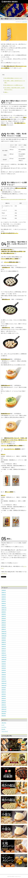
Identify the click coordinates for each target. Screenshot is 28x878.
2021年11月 (4, 709)
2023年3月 (4, 674)
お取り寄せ (4, 722)
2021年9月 (4, 713)
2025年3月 (4, 624)
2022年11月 (4, 683)
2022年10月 (4, 685)
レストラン (4, 727)
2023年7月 (4, 666)
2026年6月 (4, 594)
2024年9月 (4, 637)
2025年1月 (4, 629)
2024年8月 (4, 640)
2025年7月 (4, 616)
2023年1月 (4, 678)
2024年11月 (4, 633)
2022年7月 (4, 691)
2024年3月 (4, 648)
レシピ (13, 117)
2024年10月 (4, 635)
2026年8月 (4, 590)
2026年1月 (4, 605)
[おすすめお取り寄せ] (14, 750)
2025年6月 (4, 618)
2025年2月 (4, 627)
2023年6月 (4, 668)
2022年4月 (4, 698)
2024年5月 (4, 644)
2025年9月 (4, 611)
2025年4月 (4, 622)
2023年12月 (4, 655)
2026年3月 (4, 601)
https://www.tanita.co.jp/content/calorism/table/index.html (13, 199)
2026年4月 (4, 599)
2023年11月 (4, 657)
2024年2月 (4, 650)
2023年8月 (4, 663)
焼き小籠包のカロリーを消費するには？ (13, 85)
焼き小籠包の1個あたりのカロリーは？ (13, 78)
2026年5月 (4, 596)
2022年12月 (4, 681)
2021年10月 (4, 711)
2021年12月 (4, 707)
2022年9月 (4, 687)
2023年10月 (4, 659)
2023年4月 (4, 672)
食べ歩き (3, 729)
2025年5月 (4, 620)
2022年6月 (4, 694)
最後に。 (6, 92)
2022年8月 (4, 689)
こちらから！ (4, 573)
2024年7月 (4, 642)
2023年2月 (4, 676)
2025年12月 (4, 607)
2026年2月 (4, 603)
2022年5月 (4, 696)
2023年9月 (4, 661)
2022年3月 (4, 700)
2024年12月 (4, 631)
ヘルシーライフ (24, 21)
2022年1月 (4, 704)
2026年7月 (4, 592)
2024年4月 (4, 646)
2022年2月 (4, 702)
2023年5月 (4, 670)
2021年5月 (4, 715)
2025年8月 (4, 614)
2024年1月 (4, 653)
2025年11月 (4, 609)
